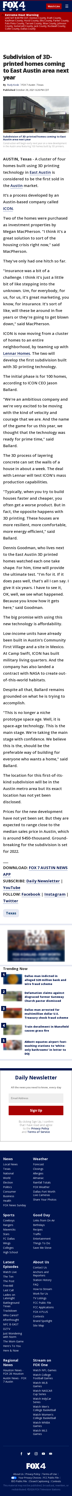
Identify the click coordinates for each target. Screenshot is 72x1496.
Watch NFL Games (44, 1370)
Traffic (37, 1234)
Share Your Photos (44, 1199)
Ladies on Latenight (9, 1296)
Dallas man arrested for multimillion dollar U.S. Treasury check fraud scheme (46, 1013)
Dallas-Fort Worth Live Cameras (44, 1193)
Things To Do (41, 1243)
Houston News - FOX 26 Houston (13, 1371)
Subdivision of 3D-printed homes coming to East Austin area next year (34, 138)
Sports (8, 1215)
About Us (41, 1262)
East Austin (40, 172)
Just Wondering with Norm (12, 1335)
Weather (40, 1159)
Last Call (8, 1290)
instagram (36, 1454)
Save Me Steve (42, 1247)
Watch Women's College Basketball (44, 1416)
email (51, 1454)
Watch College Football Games (43, 1376)
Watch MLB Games (40, 1384)
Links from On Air (44, 1220)
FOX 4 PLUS (40, 1312)
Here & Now (11, 1350)
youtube (43, 1454)
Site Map (38, 1325)
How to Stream (42, 1289)
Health (7, 1200)
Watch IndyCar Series (42, 1400)
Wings (7, 1243)
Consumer (9, 1191)
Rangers (8, 1225)
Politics (7, 1187)
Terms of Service (38, 1132)
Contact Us (40, 1267)
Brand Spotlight (42, 1321)
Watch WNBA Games (41, 1424)
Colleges (8, 1247)
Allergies (38, 1173)
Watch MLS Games (40, 1432)
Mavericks (9, 1229)
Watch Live (54, 6)
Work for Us (40, 1293)
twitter (29, 1454)
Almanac (38, 1178)
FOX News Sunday (14, 1205)
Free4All (8, 1285)
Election (8, 1182)
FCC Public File (42, 1302)
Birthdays (39, 1225)
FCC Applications (43, 1307)
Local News (10, 1164)
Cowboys (9, 1220)
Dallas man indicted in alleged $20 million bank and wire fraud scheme (45, 980)
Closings (38, 1169)
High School (10, 1252)
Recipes (38, 1229)
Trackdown (10, 1310)
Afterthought (11, 1320)
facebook (21, 1454)
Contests (38, 1316)
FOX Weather (41, 1187)
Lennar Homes (16, 353)
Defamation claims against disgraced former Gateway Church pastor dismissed (44, 997)
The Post (8, 1281)
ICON (8, 208)
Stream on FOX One (42, 1362)
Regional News (10, 1362)
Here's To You (12, 1346)
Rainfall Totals (42, 1182)
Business (8, 1196)
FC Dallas (9, 1238)
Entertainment (42, 1238)
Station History (42, 1280)
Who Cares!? (10, 1315)
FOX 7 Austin (28, 84)
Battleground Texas (11, 1304)
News (8, 1159)
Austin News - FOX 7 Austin (14, 1379)
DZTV (6, 1329)
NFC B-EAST (11, 1324)
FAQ (35, 1284)
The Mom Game (13, 1341)
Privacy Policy (40, 1128)
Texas (40, 84)
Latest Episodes (10, 1264)
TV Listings (39, 1298)
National (8, 1173)
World (6, 1178)
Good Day (41, 1215)
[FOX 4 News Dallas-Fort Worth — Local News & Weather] (14, 6)
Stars (6, 1234)
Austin (16, 185)
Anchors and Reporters (41, 1273)
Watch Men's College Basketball (44, 1408)
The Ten (8, 1276)
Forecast (38, 1164)
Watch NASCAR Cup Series (42, 1392)
